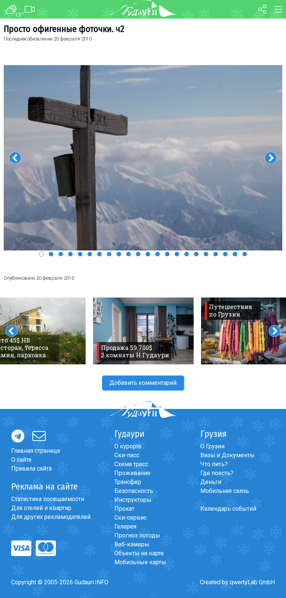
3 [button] (60, 254)
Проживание (132, 473)
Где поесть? (216, 473)
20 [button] (225, 254)
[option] (143, 158)
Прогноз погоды (137, 535)
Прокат (124, 508)
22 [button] (244, 254)
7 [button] (99, 254)
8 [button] (109, 254)
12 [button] (147, 254)
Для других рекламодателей (50, 516)
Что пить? (214, 464)
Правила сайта (31, 468)
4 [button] (70, 254)
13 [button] (157, 254)
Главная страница (35, 450)
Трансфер (127, 481)
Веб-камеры (131, 544)
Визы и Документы (227, 455)
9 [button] (118, 254)
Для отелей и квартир (41, 507)
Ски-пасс (126, 455)
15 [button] (176, 254)
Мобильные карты (140, 562)
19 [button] (215, 254)
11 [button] (138, 254)
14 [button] (167, 254)
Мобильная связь (224, 490)
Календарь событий (228, 508)
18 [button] (206, 254)
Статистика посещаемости (47, 499)
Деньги (210, 481)
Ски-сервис (130, 517)
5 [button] (80, 254)
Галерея (125, 526)
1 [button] (41, 254)
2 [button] (51, 254)
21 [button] (235, 254)
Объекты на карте (139, 553)
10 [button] (128, 254)
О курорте (128, 446)
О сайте (21, 459)
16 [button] (186, 254)
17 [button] (196, 254)
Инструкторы (133, 499)
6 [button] (89, 254)
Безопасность (133, 490)
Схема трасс (131, 464)
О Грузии (212, 446)
